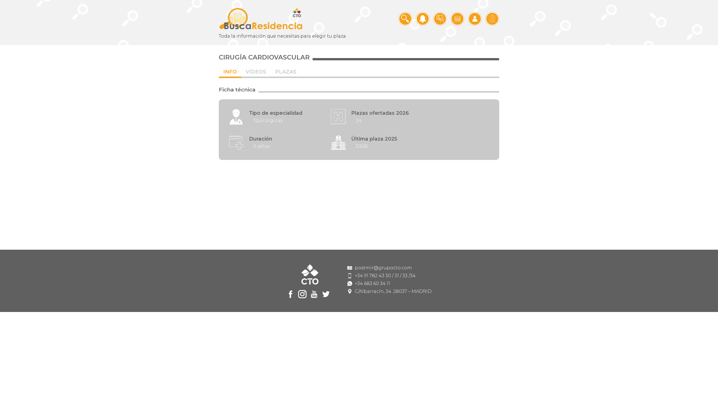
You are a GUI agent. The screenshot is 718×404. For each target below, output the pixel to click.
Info (230, 71)
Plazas (285, 71)
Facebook (290, 294)
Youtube (314, 294)
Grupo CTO (261, 19)
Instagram (302, 294)
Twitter (326, 294)
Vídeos (256, 71)
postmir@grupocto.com (383, 268)
